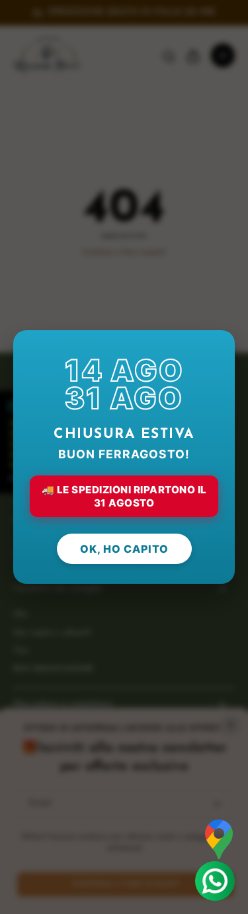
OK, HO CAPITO (124, 548)
